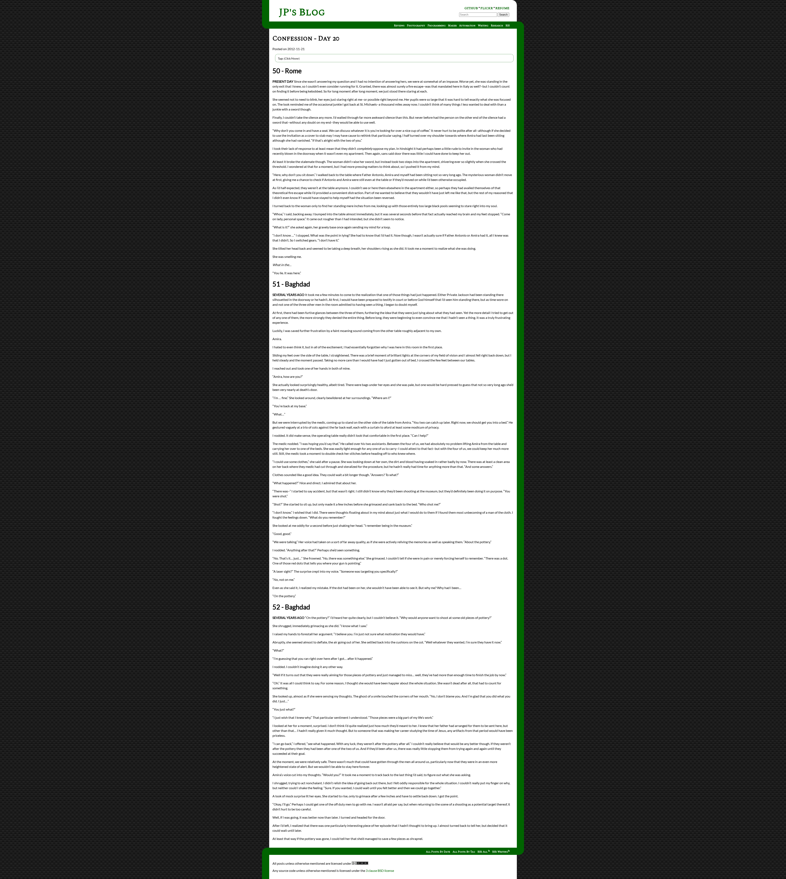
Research (497, 26)
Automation (467, 26)
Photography (416, 26)
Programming (437, 26)
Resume (502, 8)
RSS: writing (500, 852)
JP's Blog (302, 12)
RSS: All (483, 852)
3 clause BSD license (380, 870)
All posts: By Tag (464, 852)
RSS (508, 26)
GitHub (471, 8)
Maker (452, 26)
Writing (483, 26)
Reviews (399, 26)
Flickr (486, 8)
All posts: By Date (438, 852)
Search (503, 14)
